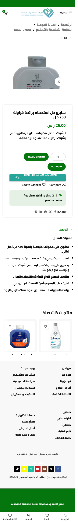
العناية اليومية (47, 24)
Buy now (56, 166)
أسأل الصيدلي (27, 428)
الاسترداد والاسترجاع (23, 394)
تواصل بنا (65, 381)
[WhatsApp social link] (31, 469)
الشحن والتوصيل (25, 387)
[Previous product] (70, 38)
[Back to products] (65, 38)
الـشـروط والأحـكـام (23, 374)
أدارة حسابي (64, 418)
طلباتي (66, 424)
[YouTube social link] (38, 469)
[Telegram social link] (36, 211)
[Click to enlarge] (59, 81)
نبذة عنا (66, 374)
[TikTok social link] (17, 469)
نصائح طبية (28, 421)
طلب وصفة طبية (25, 434)
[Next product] (61, 38)
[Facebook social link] (55, 211)
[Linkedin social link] (40, 211)
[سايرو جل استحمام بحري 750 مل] (20, 336)
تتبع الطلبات (64, 431)
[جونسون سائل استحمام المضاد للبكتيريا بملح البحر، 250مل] (56, 336)
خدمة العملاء (63, 437)
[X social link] (50, 211)
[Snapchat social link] (24, 469)
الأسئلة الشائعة (61, 394)
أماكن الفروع (63, 387)
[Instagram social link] (44, 469)
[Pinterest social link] (45, 211)
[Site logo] (37, 12)
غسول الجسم (23, 29)
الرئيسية (66, 24)
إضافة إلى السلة (36, 156)
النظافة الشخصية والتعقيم (54, 29)
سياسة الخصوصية (24, 381)
